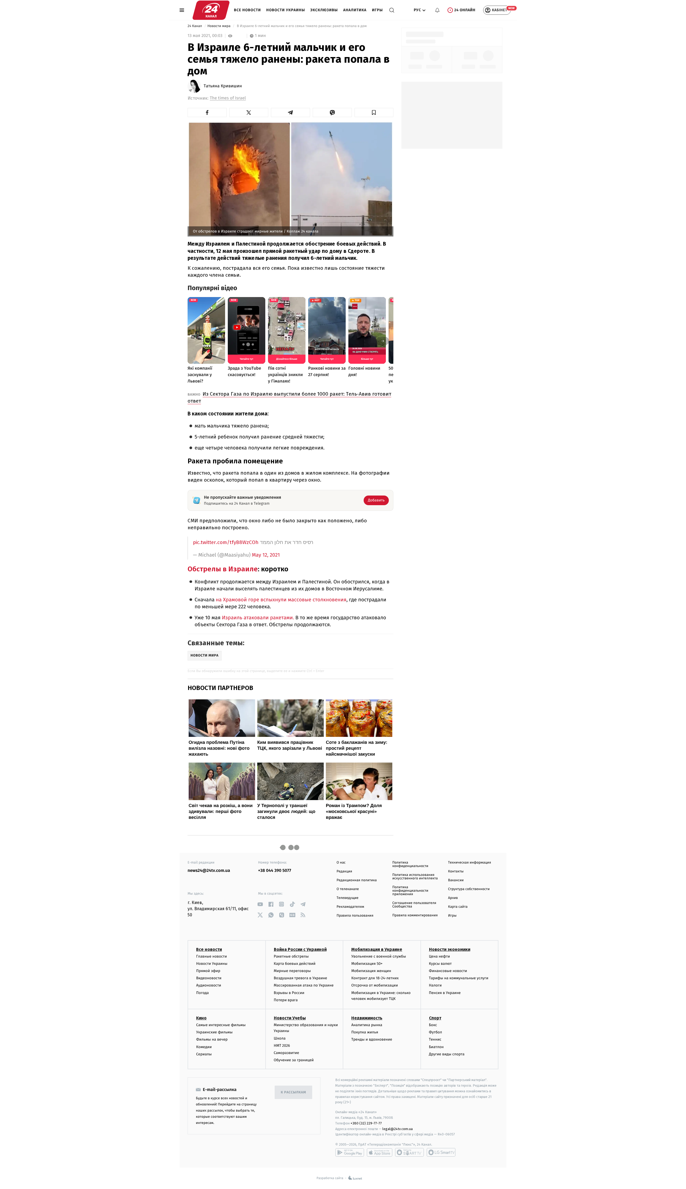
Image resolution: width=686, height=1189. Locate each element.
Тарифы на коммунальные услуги (459, 978)
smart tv (409, 1152)
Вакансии (456, 880)
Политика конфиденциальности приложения (410, 891)
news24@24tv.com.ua (209, 870)
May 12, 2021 (266, 555)
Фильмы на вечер (212, 1039)
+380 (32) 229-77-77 (366, 1123)
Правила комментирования (415, 915)
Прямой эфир (208, 971)
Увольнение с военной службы (378, 956)
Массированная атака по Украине (304, 985)
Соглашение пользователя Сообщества (414, 904)
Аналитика (355, 10)
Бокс (433, 1025)
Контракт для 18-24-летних (375, 978)
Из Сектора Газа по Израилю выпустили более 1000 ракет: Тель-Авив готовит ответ (289, 397)
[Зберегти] (374, 112)
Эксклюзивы (324, 10)
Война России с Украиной (300, 949)
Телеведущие (348, 898)
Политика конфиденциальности (410, 864)
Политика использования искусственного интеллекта (415, 876)
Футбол (435, 1032)
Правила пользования (355, 915)
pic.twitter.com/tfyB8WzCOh (226, 542)
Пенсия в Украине (445, 993)
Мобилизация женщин (371, 971)
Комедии (204, 1047)
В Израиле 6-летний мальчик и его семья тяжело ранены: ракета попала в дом (302, 26)
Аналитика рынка (366, 1025)
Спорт (435, 1018)
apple (379, 1152)
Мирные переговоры (292, 971)
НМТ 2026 (282, 1045)
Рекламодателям (350, 907)
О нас (341, 862)
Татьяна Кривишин (223, 86)
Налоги (435, 985)
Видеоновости (209, 978)
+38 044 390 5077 (274, 870)
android (349, 1152)
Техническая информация (469, 862)
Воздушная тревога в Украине (300, 978)
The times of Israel (228, 98)
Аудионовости (208, 985)
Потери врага (286, 1000)
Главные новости (211, 956)
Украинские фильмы (214, 1032)
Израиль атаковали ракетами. (258, 618)
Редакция (344, 871)
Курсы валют (440, 963)
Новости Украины (285, 10)
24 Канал (195, 26)
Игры (377, 10)
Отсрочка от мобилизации (374, 985)
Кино (201, 1018)
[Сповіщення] (437, 10)
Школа (280, 1038)
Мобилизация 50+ (366, 963)
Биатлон (436, 1047)
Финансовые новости (448, 971)
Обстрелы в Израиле (223, 569)
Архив (453, 898)
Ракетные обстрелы (291, 956)
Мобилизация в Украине (376, 949)
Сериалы (204, 1054)
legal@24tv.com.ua (397, 1129)
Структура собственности (469, 889)
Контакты (456, 871)
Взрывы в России (289, 993)
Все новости (247, 10)
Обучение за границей (294, 1060)
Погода (202, 993)
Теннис (435, 1039)
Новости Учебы (290, 1018)
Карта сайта (458, 907)
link (260, 904)
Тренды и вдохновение (371, 1039)
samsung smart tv (441, 1152)
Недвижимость (366, 1018)
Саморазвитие (286, 1053)
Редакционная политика (357, 880)
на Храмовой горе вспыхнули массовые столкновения (281, 600)
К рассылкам (293, 1092)
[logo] (211, 10)
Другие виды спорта (447, 1054)
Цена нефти (439, 956)
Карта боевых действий (295, 963)
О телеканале (348, 889)
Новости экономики (449, 949)
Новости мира (219, 26)
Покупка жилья (364, 1032)
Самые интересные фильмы (220, 1025)
